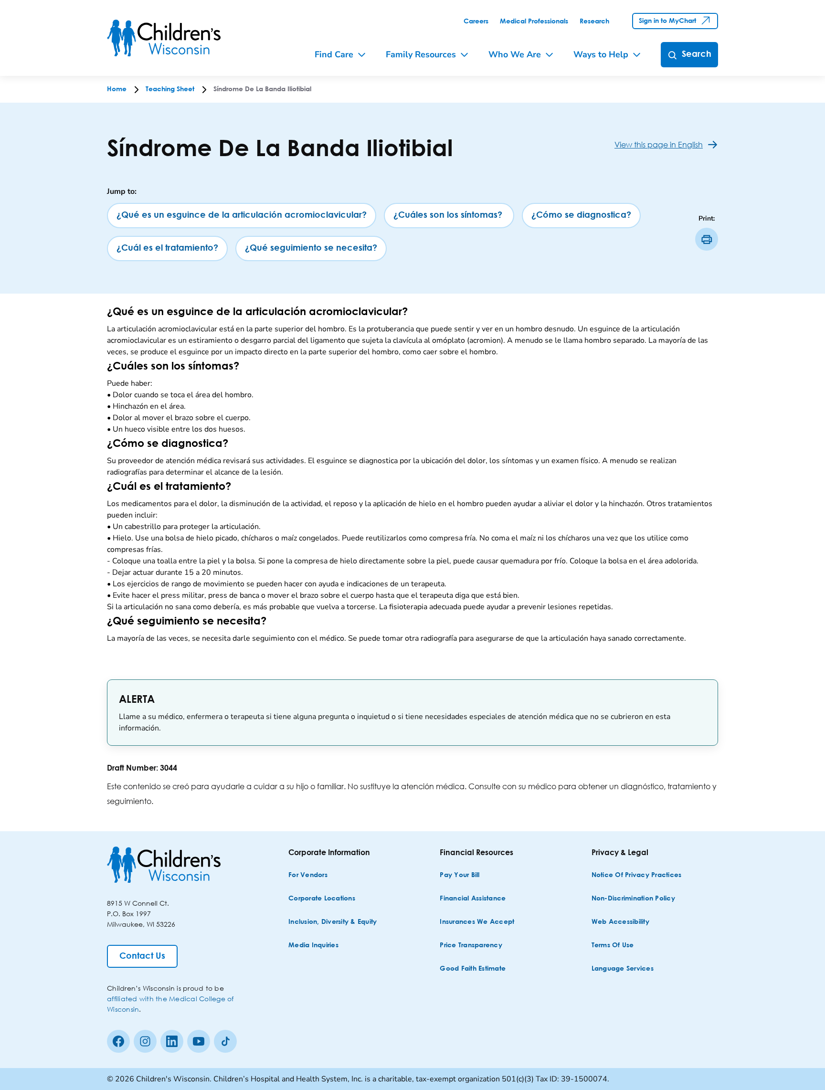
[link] (476, 21)
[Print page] (706, 239)
